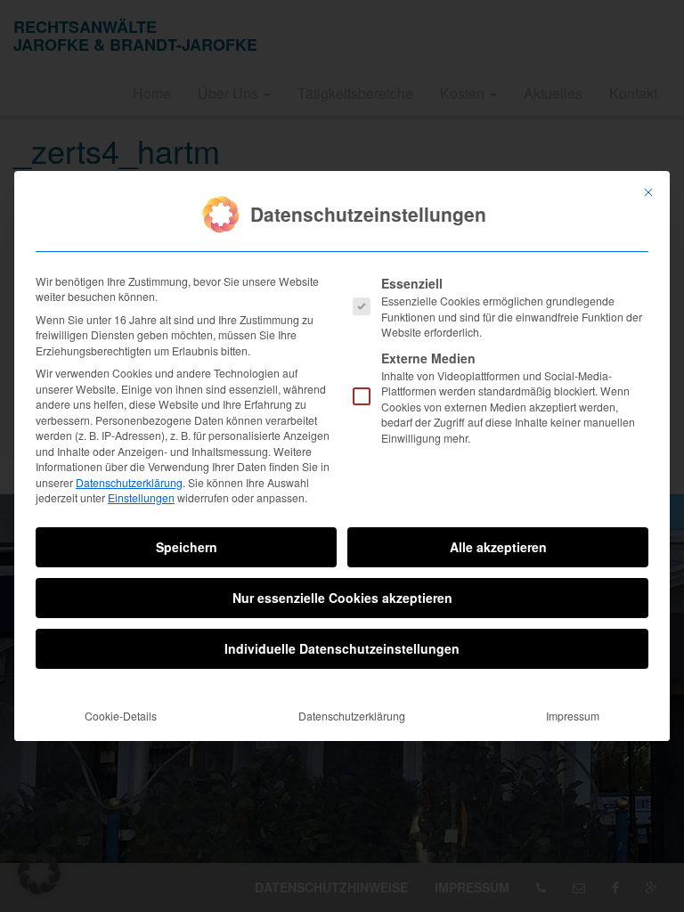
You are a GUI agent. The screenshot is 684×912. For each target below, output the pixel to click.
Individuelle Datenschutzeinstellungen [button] (342, 648)
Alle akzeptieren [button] (498, 547)
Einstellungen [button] (141, 497)
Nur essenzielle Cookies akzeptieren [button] (342, 598)
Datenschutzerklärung (129, 482)
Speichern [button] (186, 547)
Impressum (572, 715)
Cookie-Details (121, 715)
